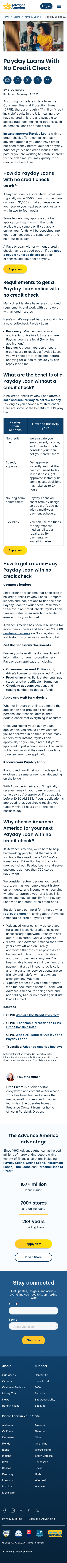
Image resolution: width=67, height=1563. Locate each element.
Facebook (4, 1510)
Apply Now (33, 1244)
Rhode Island (43, 1449)
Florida (6, 1443)
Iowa (5, 1461)
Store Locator (43, 1381)
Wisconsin (41, 1480)
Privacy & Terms (12, 1518)
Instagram (12, 1510)
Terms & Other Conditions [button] (18, 1551)
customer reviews (16, 633)
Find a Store (33, 1257)
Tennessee (41, 1461)
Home (6, 16)
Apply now (15, 269)
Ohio (38, 1437)
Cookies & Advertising (41, 1518)
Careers (7, 1381)
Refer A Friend (11, 1405)
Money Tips (9, 1393)
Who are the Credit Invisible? (37, 1015)
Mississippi (8, 1492)
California (8, 1431)
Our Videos (9, 1375)
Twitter (37, 1510)
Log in (46, 6)
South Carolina (44, 1455)
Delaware (8, 1437)
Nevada (40, 1431)
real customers (14, 914)
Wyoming (40, 1486)
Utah (38, 1474)
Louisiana (8, 1480)
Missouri (40, 1425)
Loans (17, 16)
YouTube (21, 1510)
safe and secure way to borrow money (32, 400)
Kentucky (8, 1474)
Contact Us (41, 1375)
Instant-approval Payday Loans (26, 133)
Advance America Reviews (43, 1047)
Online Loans (35, 1163)
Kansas (6, 1468)
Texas (38, 1468)
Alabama (7, 1425)
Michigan (7, 1486)
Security (40, 1393)
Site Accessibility (45, 1399)
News (5, 1399)
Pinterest (29, 1510)
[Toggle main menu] (58, 6)
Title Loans (22, 1167)
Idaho (5, 1449)
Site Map (40, 1405)
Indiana (6, 1455)
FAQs (38, 1387)
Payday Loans (33, 16)
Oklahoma (41, 1443)
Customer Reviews (13, 1387)
